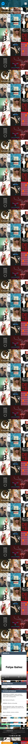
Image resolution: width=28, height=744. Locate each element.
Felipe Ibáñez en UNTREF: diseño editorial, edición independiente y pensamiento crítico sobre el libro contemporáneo (13, 695)
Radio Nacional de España (8, 700)
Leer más (7, 61)
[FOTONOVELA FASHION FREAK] (14, 417)
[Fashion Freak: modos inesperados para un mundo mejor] (14, 29)
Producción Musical (11, 367)
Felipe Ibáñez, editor (7, 715)
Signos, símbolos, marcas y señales (11, 712)
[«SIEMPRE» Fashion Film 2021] (14, 111)
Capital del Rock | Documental (10, 181)
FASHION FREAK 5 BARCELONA (13, 484)
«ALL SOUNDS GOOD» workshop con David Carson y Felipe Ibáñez (13, 82)
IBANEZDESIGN (10, 730)
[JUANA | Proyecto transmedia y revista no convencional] (14, 519)
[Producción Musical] (14, 359)
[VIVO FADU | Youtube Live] (14, 263)
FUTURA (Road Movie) (10, 213)
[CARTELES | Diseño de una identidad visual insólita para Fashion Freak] (14, 293)
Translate (10, 687)
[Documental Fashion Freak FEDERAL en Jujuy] (14, 232)
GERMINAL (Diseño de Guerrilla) (10, 703)
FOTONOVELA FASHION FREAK (13, 426)
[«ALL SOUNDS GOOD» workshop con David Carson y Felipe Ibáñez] (14, 72)
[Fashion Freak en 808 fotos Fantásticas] (14, 327)
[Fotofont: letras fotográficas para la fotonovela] (14, 591)
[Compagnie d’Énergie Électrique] (14, 549)
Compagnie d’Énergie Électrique (11, 559)
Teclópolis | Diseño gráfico (13, 150)
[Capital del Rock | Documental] (14, 172)
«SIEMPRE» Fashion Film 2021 (13, 119)
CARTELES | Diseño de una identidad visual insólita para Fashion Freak (12, 303)
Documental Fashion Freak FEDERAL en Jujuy (13, 241)
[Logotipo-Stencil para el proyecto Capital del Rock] (14, 623)
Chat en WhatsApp (5, 724)
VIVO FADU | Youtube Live (12, 271)
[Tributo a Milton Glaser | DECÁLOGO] (14, 388)
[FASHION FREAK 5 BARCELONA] (14, 475)
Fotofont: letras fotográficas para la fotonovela (11, 601)
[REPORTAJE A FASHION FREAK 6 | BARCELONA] (14, 446)
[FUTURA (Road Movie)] (14, 204)
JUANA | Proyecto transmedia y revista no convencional (13, 528)
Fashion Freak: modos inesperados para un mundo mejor (13, 39)
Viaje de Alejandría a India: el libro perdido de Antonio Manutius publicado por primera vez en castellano (13, 707)
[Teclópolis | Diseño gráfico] (14, 141)
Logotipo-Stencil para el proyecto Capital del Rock (13, 633)
